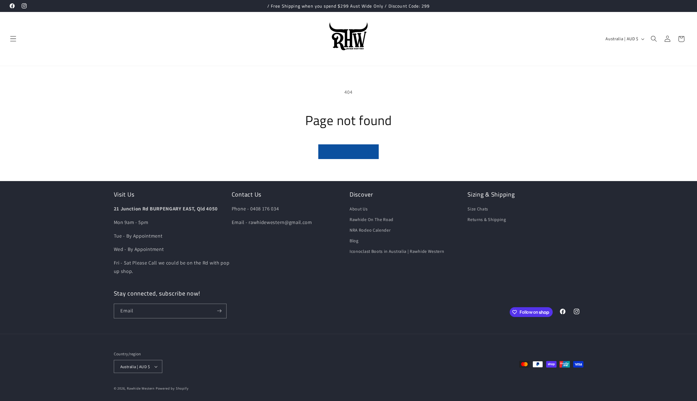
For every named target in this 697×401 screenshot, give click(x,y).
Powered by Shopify (172, 388)
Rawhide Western (141, 388)
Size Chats (477, 209)
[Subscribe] (219, 311)
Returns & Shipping (486, 219)
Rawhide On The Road (371, 219)
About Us (359, 209)
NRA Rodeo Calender (370, 230)
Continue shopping (348, 151)
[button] (13, 39)
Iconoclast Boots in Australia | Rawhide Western (397, 251)
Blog (354, 241)
